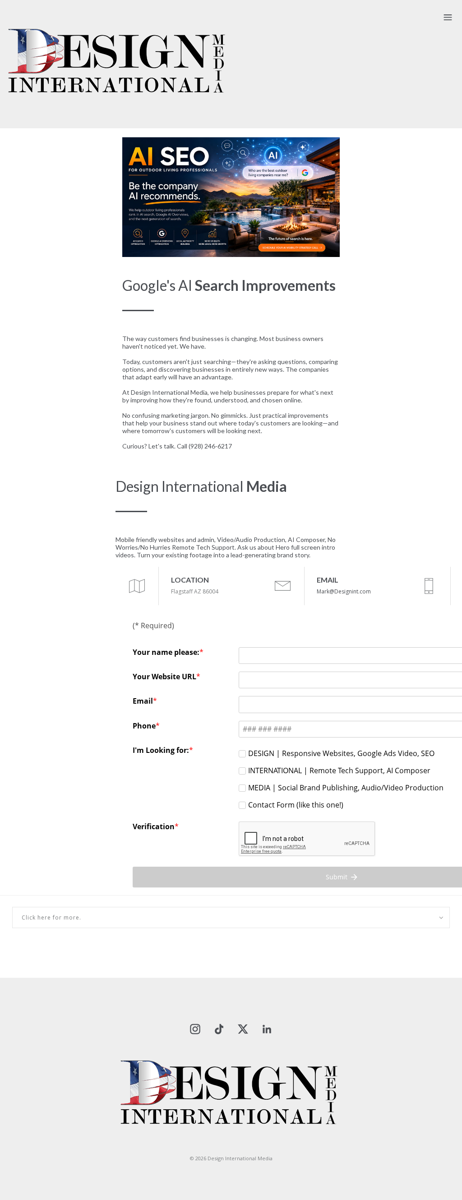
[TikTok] (219, 1028)
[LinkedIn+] (267, 1028)
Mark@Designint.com (344, 591)
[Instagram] (195, 1028)
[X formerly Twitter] (243, 1028)
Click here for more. (51, 917)
